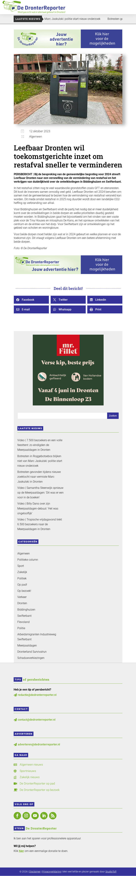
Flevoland (23, 622)
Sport (20, 566)
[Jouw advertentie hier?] (68, 273)
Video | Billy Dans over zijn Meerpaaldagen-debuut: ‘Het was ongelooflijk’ (37, 508)
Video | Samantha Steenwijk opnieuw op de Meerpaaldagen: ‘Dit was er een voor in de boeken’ (40, 492)
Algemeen (35, 136)
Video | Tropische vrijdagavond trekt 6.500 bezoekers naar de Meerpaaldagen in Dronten (39, 524)
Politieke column (27, 559)
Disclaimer (35, 871)
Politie (21, 628)
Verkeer (22, 597)
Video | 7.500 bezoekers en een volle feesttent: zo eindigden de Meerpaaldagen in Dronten (39, 445)
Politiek (22, 578)
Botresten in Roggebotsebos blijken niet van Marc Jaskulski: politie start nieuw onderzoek (39, 460)
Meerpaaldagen (27, 645)
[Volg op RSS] (52, 815)
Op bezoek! (24, 590)
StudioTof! (111, 871)
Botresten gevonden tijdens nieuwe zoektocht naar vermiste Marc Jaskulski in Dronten (39, 476)
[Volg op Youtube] (35, 815)
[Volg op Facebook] (17, 815)
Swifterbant (24, 615)
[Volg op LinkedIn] (44, 815)
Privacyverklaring (51, 871)
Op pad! (22, 584)
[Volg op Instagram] (26, 815)
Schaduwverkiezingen (30, 658)
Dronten (22, 603)
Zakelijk (22, 572)
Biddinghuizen (26, 609)
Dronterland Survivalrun (32, 651)
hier (21, 851)
